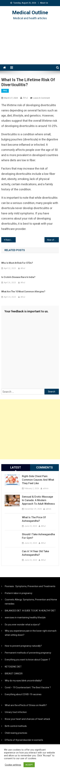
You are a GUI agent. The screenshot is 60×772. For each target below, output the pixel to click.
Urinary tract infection (16, 712)
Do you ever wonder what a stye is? (22, 624)
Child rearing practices (16, 733)
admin (45, 488)
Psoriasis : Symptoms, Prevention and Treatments (30, 586)
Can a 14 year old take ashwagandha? (35, 553)
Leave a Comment (41, 98)
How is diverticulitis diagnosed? (10, 240)
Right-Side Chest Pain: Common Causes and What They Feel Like (38, 480)
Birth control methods (16, 726)
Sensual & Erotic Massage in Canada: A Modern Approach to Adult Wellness (38, 500)
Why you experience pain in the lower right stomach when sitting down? (30, 633)
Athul (25, 98)
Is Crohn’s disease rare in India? (18, 277)
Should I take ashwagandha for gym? (38, 536)
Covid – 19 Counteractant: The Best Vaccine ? (28, 687)
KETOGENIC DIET (13, 666)
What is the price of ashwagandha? (34, 519)
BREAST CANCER (14, 673)
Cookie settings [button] (13, 764)
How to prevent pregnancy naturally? (23, 646)
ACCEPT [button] (29, 765)
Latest (15, 467)
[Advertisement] (30, 46)
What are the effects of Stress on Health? (26, 705)
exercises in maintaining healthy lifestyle (25, 617)
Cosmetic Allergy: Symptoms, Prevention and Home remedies (31, 601)
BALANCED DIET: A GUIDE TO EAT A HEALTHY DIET (30, 610)
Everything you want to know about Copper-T (27, 659)
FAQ (5, 90)
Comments (44, 467)
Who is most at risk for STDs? (17, 263)
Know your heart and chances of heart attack (27, 719)
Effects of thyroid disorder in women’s (24, 740)
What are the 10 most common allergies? (23, 291)
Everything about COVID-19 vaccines (23, 694)
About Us (44, 3)
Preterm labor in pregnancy (18, 593)
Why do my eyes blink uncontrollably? (23, 680)
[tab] (15, 467)
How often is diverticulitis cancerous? (53, 240)
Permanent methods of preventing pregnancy (28, 652)
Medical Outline (30, 12)
